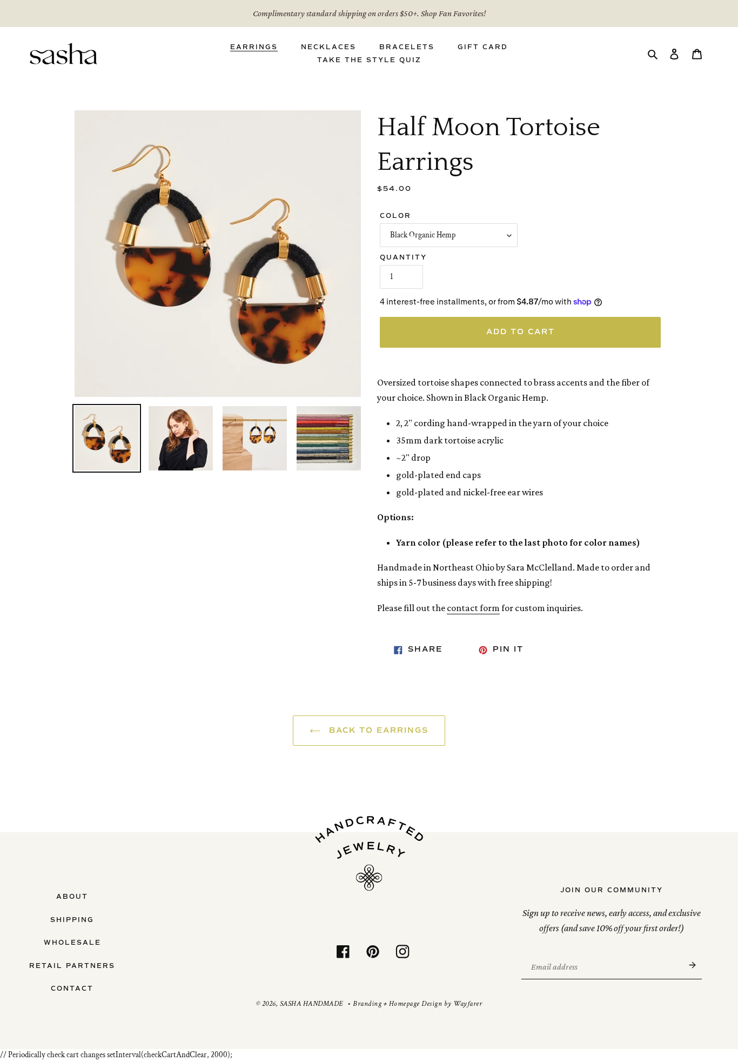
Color (395, 216)
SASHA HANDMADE (311, 1004)
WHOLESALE (72, 942)
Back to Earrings (377, 730)
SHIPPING (72, 920)
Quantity (403, 257)
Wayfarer (467, 1004)
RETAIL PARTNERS (72, 966)
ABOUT (72, 896)
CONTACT (72, 988)
